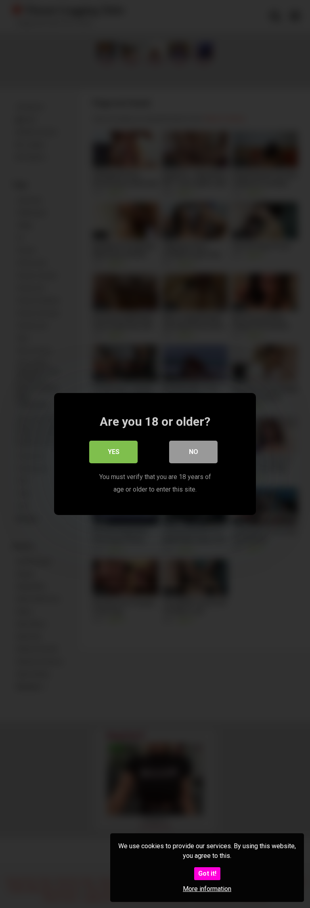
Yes (113, 452)
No (193, 452)
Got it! (207, 873)
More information (207, 889)
